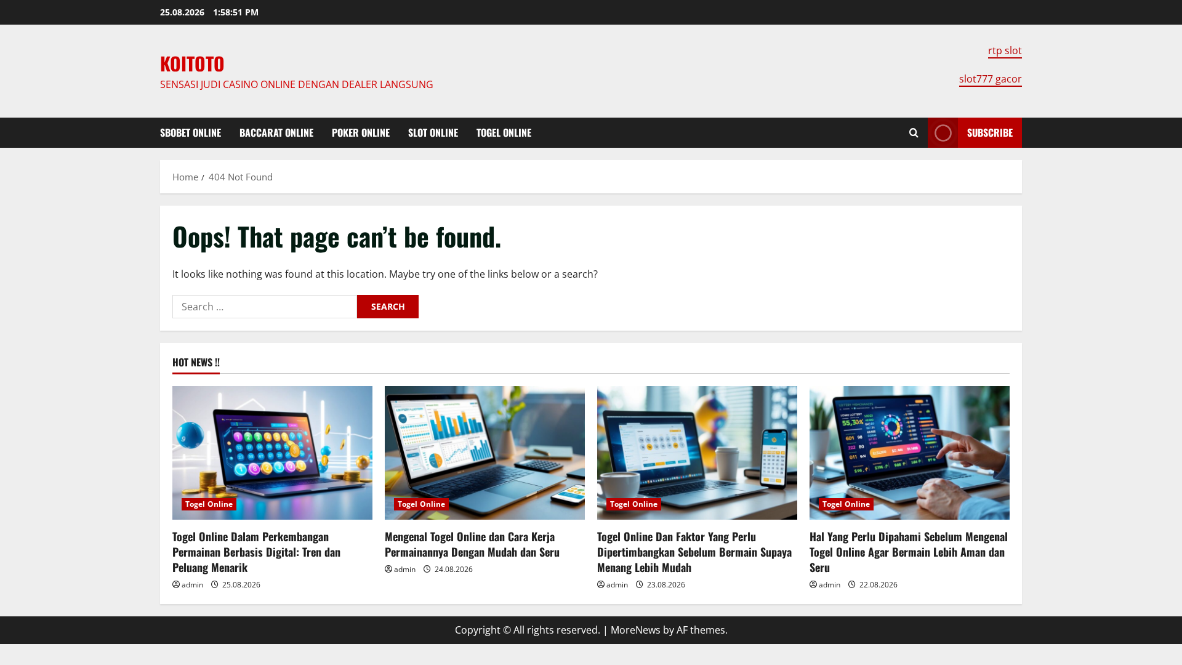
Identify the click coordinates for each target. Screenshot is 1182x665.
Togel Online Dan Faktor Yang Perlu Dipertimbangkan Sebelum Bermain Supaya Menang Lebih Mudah (694, 551)
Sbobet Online (190, 132)
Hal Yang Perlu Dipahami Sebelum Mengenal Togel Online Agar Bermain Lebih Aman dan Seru (909, 551)
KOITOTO (192, 63)
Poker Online (361, 132)
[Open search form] (914, 133)
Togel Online (503, 132)
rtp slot (1005, 50)
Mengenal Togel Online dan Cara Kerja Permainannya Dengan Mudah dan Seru (472, 544)
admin (192, 584)
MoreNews (636, 630)
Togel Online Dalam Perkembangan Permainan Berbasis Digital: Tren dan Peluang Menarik (256, 551)
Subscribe (990, 132)
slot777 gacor (990, 79)
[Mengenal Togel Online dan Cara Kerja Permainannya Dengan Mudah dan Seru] (485, 453)
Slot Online (433, 132)
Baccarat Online (276, 132)
